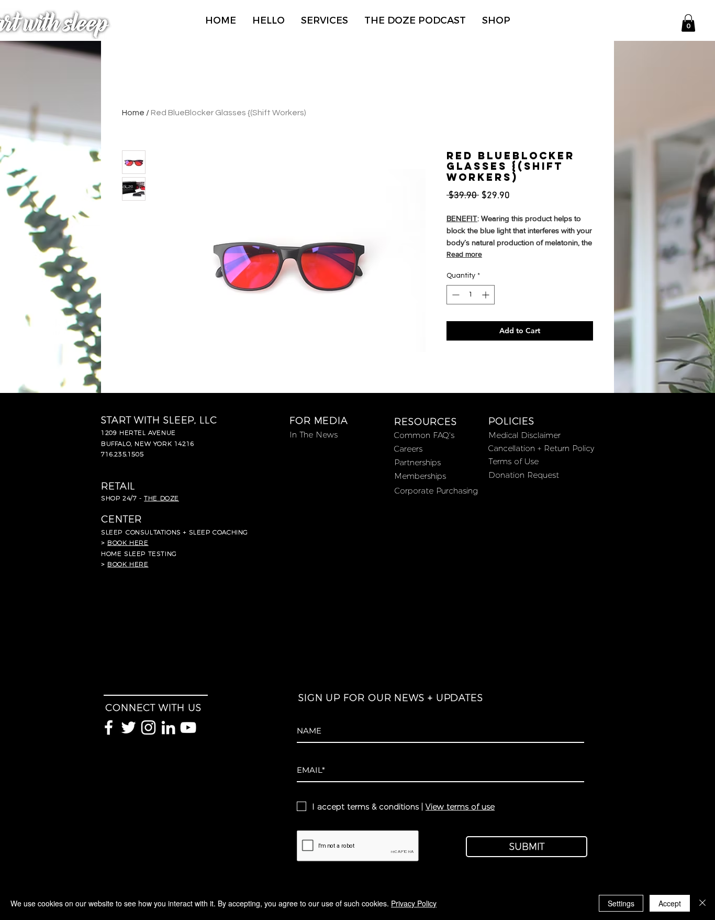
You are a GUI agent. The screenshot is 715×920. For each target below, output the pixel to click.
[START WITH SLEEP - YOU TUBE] (188, 727)
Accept (669, 903)
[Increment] (486, 295)
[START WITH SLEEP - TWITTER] (128, 727)
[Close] (702, 903)
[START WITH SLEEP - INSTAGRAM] (148, 727)
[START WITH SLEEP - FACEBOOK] (108, 727)
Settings (621, 903)
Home (133, 112)
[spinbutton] (470, 295)
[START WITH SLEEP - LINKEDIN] (168, 727)
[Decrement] (454, 295)
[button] (688, 22)
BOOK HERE (127, 564)
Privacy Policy (414, 903)
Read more (464, 254)
